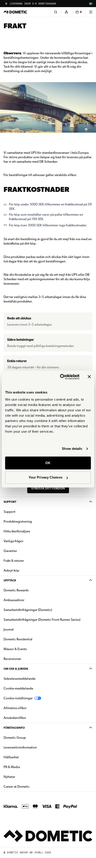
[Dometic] (15, 12)
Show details (72, 448)
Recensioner (12, 659)
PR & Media (26, 767)
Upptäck (10, 580)
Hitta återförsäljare (17, 531)
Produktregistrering (18, 521)
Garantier (10, 551)
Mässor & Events (15, 649)
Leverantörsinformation (20, 747)
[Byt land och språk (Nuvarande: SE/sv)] (90, 3)
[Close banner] (89, 376)
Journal (9, 629)
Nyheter (23, 777)
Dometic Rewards (16, 590)
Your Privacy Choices (46, 477)
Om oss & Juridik (16, 668)
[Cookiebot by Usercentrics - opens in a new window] (60, 377)
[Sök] (55, 12)
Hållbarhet (11, 757)
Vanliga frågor (13, 541)
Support (10, 501)
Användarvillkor (15, 718)
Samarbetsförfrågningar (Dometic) (28, 610)
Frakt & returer (14, 561)
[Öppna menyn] (90, 12)
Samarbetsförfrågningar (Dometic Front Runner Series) (42, 620)
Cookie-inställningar (18, 698)
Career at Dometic (31, 786)
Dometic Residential (32, 639)
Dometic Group (29, 737)
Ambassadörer (14, 600)
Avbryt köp (11, 570)
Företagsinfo (14, 727)
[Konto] (66, 12)
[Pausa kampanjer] (6, 3)
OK (47, 463)
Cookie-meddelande (18, 688)
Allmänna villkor (15, 708)
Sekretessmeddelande (19, 679)
